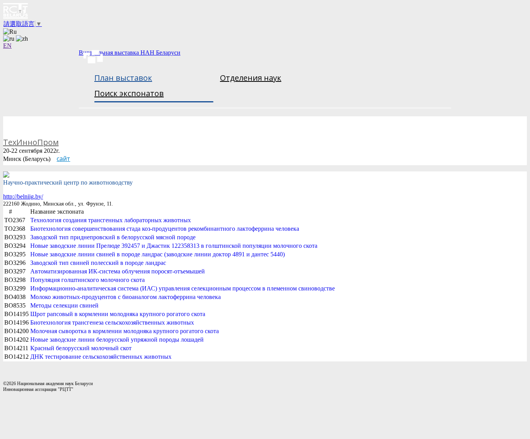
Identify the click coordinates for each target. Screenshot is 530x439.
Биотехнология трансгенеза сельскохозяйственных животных (112, 322)
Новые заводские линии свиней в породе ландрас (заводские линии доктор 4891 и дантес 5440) (157, 254)
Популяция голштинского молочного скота (87, 280)
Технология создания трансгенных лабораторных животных (110, 220)
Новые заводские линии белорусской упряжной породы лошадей (117, 339)
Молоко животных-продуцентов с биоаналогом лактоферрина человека (125, 297)
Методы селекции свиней (64, 305)
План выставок (123, 78)
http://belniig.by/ (23, 196)
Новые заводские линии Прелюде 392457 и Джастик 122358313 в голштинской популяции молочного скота (173, 245)
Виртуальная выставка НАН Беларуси (129, 52)
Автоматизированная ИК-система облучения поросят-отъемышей (117, 271)
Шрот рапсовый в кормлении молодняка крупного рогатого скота (117, 314)
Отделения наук (250, 78)
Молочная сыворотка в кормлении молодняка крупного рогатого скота (124, 331)
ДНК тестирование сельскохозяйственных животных (100, 356)
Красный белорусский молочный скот (81, 348)
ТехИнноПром (31, 142)
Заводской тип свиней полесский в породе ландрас (98, 262)
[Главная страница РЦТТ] (265, 11)
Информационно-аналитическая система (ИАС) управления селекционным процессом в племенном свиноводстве (182, 288)
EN (7, 45)
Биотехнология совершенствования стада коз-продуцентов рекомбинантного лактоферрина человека (164, 228)
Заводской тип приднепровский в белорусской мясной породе (113, 237)
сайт (63, 158)
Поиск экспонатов (129, 93)
